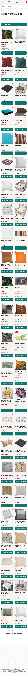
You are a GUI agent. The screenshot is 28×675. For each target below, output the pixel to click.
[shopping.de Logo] (14, 2)
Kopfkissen (14, 19)
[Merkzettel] (25, 2)
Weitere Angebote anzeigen (14, 633)
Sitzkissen (4, 19)
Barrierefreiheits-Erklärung (10, 659)
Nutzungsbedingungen (14, 655)
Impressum (7, 647)
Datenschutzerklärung (18, 647)
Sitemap (22, 659)
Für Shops (14, 663)
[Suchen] (25, 6)
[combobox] (14, 6)
